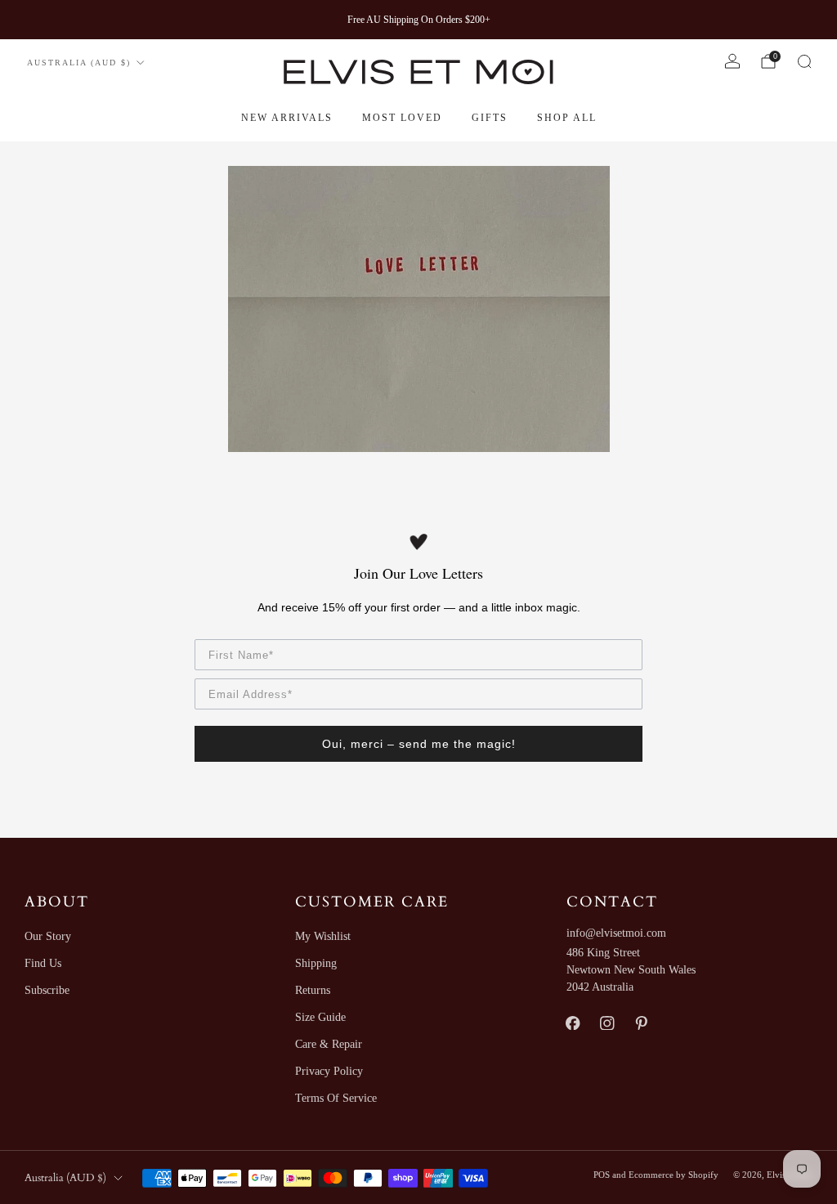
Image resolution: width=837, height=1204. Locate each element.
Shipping (316, 963)
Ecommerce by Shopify (673, 1174)
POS (601, 1174)
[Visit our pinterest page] (641, 1022)
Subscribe (47, 990)
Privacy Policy (329, 1071)
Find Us (43, 963)
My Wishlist (323, 936)
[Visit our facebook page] (573, 1022)
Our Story (48, 936)
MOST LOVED (402, 117)
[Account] (732, 61)
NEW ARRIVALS (287, 117)
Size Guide (320, 1017)
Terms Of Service (336, 1098)
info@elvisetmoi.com (616, 933)
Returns (312, 990)
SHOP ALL (567, 117)
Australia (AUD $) (79, 62)
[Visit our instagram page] (607, 1022)
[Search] (804, 61)
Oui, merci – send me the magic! (419, 743)
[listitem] (419, 19)
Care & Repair (328, 1044)
